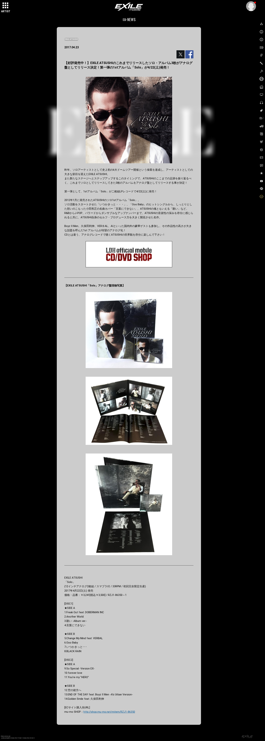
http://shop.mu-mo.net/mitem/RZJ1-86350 (109, 711)
